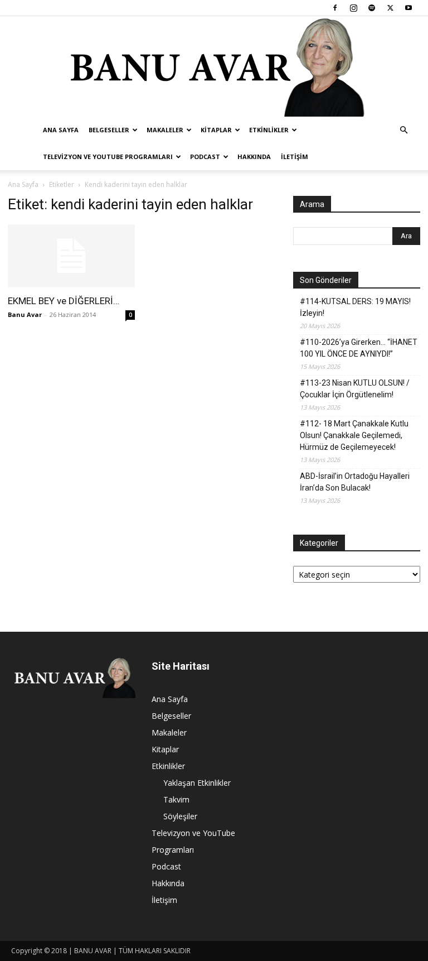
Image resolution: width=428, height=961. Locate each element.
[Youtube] (408, 8)
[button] (403, 130)
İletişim (294, 156)
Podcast (205, 156)
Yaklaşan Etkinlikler (197, 782)
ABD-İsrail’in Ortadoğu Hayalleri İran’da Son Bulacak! (355, 482)
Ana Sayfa (61, 130)
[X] (390, 8)
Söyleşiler (180, 816)
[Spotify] (371, 8)
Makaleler (165, 130)
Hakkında (254, 156)
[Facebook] (335, 8)
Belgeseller (109, 130)
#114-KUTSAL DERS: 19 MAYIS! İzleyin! (355, 307)
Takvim (176, 799)
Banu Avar (25, 314)
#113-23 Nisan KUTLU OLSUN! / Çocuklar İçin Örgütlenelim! (355, 388)
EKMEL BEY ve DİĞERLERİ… (63, 300)
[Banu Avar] (214, 66)
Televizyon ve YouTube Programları (108, 156)
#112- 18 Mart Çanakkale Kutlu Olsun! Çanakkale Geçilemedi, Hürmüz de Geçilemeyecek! (354, 435)
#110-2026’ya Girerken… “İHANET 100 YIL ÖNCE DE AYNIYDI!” (358, 348)
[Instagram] (353, 8)
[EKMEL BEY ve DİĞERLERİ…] (71, 255)
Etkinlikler (269, 130)
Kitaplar (216, 130)
